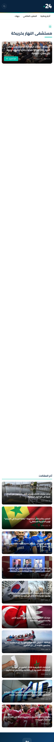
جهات (17, 16)
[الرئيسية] (50, 26)
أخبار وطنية (45, 16)
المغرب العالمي (30, 16)
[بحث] (4, 6)
